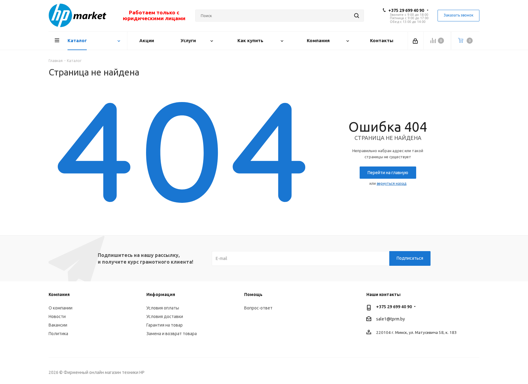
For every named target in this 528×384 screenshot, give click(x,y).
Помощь (253, 294)
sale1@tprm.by (390, 318)
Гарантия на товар (164, 325)
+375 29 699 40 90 (406, 10)
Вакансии (58, 325)
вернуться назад (391, 183)
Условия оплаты (162, 307)
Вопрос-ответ (258, 307)
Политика (58, 333)
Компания (59, 294)
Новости (57, 316)
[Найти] (356, 15)
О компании (60, 307)
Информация (160, 294)
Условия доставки (164, 316)
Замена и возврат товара (171, 333)
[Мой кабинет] (416, 40)
